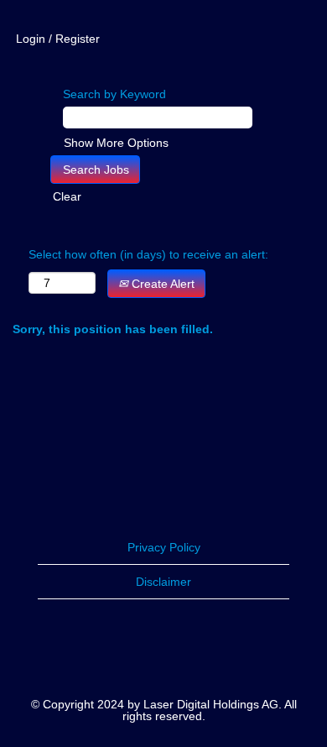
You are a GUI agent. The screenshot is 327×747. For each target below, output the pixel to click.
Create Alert (161, 283)
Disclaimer (163, 581)
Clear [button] (67, 196)
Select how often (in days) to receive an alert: (148, 254)
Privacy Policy (163, 547)
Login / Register (58, 38)
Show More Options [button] (116, 142)
